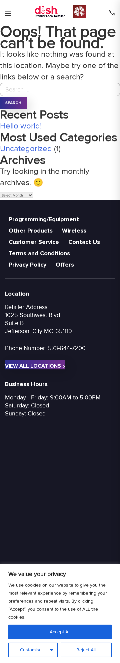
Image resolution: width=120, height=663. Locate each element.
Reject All (86, 650)
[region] (60, 613)
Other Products (31, 230)
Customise (31, 650)
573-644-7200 (67, 348)
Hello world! (21, 126)
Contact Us (84, 242)
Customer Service (34, 242)
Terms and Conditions (39, 253)
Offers (65, 264)
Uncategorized (26, 148)
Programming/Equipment (44, 219)
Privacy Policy (27, 264)
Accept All (60, 632)
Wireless (74, 230)
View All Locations (33, 366)
